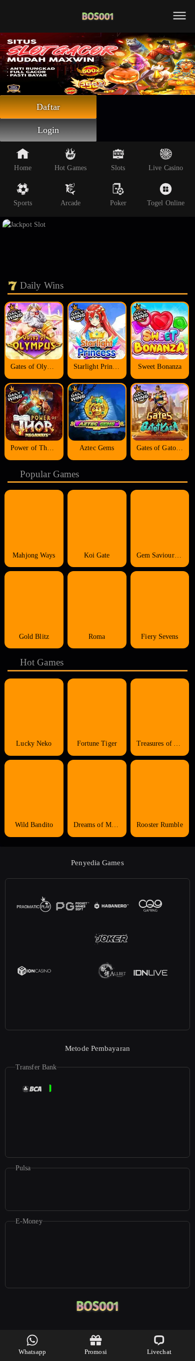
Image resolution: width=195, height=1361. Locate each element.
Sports (23, 203)
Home (22, 168)
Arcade (70, 203)
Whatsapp (32, 1351)
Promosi (95, 1351)
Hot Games (70, 168)
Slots (118, 168)
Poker (118, 203)
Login (49, 130)
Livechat (159, 1351)
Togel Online (165, 203)
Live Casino (165, 168)
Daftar (48, 107)
